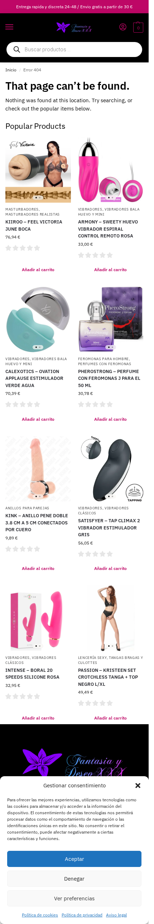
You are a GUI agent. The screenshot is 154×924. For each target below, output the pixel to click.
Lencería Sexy (92, 657)
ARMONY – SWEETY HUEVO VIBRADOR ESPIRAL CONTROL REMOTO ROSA (108, 229)
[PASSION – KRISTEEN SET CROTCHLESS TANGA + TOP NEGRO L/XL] (111, 618)
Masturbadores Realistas (32, 214)
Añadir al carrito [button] (38, 269)
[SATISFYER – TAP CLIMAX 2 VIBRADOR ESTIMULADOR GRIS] (111, 469)
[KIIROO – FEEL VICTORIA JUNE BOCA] (38, 170)
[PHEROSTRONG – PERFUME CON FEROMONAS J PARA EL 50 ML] (111, 319)
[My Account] (123, 27)
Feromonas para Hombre (103, 359)
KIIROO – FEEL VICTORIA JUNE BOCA (33, 225)
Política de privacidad (82, 915)
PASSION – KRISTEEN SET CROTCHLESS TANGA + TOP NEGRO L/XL (108, 677)
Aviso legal (116, 915)
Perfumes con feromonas (104, 364)
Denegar (74, 878)
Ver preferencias (74, 898)
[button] (137, 785)
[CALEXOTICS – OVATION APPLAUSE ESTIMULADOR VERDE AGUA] (38, 319)
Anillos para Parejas (27, 508)
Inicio (10, 69)
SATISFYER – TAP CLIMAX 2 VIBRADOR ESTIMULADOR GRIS (109, 528)
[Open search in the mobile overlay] (74, 49)
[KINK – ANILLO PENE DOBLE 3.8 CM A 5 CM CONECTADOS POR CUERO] (38, 469)
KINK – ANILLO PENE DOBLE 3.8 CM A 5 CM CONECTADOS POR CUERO (36, 523)
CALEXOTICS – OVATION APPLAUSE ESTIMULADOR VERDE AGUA (34, 378)
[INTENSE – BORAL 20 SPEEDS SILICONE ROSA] (38, 618)
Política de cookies (40, 915)
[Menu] (16, 27)
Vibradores (90, 209)
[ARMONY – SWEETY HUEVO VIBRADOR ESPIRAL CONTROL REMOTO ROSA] (111, 170)
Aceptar (74, 858)
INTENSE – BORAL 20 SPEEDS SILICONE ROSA (32, 673)
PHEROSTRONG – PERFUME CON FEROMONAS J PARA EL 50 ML (109, 378)
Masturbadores (22, 209)
